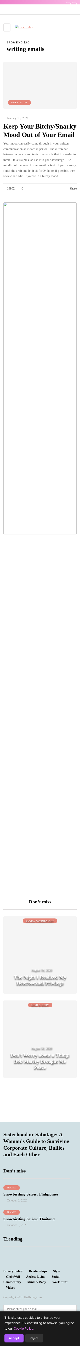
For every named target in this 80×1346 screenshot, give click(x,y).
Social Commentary (40, 921)
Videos (10, 1287)
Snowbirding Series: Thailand (29, 1219)
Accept (14, 1338)
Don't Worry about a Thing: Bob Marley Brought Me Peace (40, 1061)
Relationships (38, 1271)
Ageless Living (35, 1276)
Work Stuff (19, 102)
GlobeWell (13, 1276)
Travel (11, 1187)
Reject (34, 1338)
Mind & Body (40, 1005)
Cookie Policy (23, 1328)
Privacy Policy (13, 1271)
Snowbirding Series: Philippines (30, 1194)
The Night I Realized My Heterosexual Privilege (40, 980)
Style (56, 1271)
